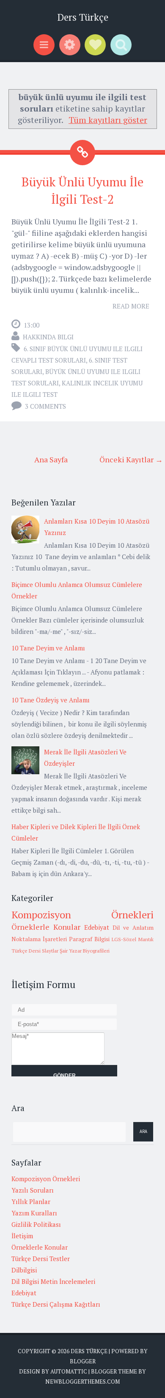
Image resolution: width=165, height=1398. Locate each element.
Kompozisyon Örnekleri (82, 914)
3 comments (45, 406)
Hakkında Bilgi (48, 337)
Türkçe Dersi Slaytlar (34, 950)
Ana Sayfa (51, 459)
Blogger (83, 1361)
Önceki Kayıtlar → (131, 459)
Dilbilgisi (24, 1270)
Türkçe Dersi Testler (40, 1258)
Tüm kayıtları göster (108, 120)
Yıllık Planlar (30, 1201)
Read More (131, 306)
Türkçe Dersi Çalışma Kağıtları (55, 1304)
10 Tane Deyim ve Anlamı (48, 648)
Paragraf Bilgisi (89, 939)
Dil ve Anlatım (133, 927)
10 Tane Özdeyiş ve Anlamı (50, 700)
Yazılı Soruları (32, 1190)
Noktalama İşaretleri (39, 939)
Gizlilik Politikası (36, 1224)
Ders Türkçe (82, 17)
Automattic (68, 1371)
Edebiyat (96, 927)
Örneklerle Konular (45, 927)
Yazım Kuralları (34, 1213)
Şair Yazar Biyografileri (85, 950)
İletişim (22, 1235)
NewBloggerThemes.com (82, 1381)
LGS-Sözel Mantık (133, 939)
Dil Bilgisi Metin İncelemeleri (53, 1281)
